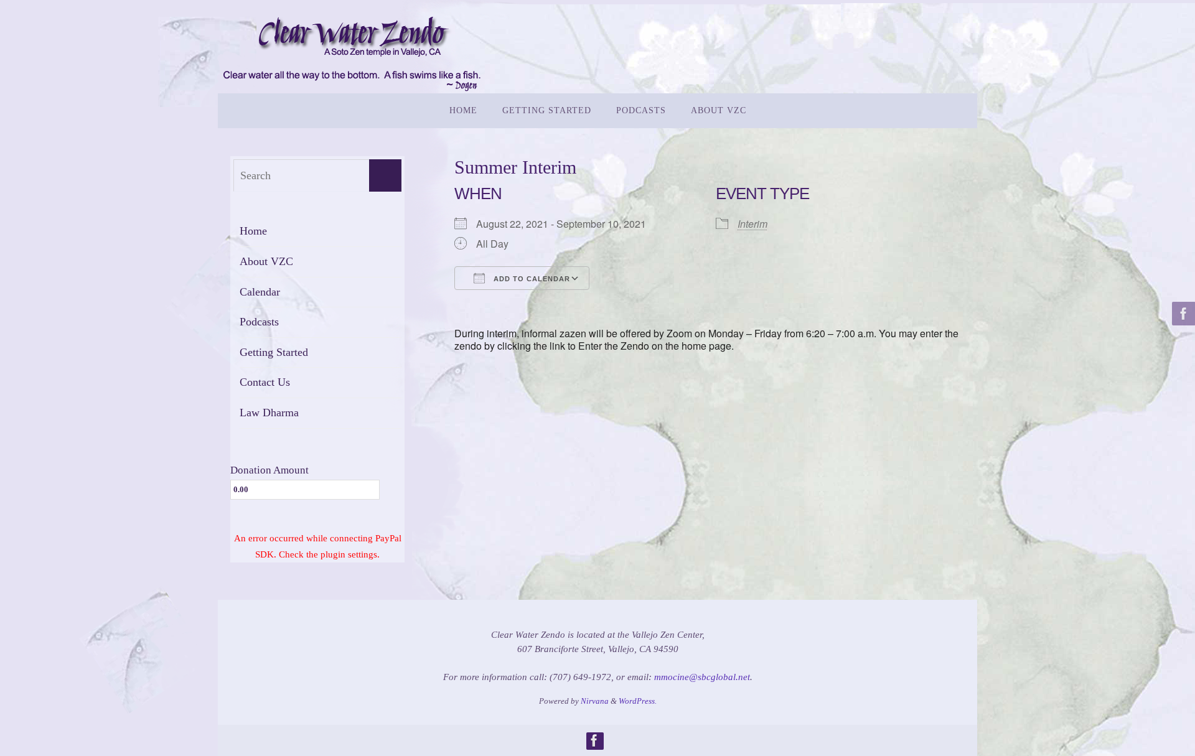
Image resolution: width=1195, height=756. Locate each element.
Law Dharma (269, 412)
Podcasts (259, 321)
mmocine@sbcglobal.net (702, 677)
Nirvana (595, 701)
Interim (752, 224)
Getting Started (274, 352)
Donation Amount (269, 470)
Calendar (260, 292)
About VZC (266, 261)
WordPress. (638, 701)
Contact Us (265, 382)
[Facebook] (1182, 313)
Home (253, 231)
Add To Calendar (530, 278)
